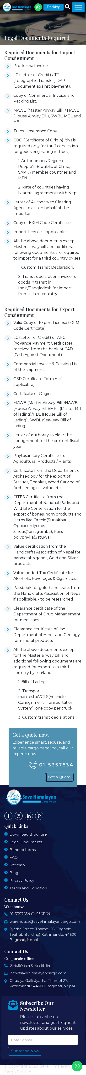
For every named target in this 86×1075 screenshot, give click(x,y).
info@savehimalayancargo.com (38, 973)
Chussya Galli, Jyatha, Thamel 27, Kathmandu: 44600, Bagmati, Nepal (42, 983)
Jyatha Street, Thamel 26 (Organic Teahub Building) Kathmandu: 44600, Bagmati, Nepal (43, 934)
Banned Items (23, 849)
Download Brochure (28, 834)
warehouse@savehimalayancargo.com (45, 921)
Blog (14, 872)
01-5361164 (40, 913)
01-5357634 (56, 765)
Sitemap (17, 865)
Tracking (53, 7)
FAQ (14, 857)
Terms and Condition (28, 888)
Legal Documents (26, 842)
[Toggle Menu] (78, 7)
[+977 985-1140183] (38, 7)
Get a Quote (59, 777)
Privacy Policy (22, 880)
